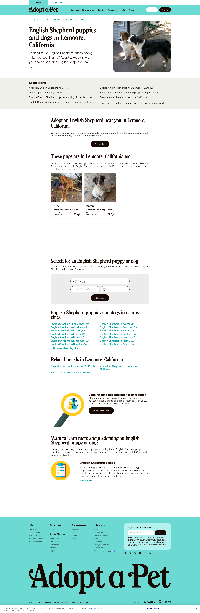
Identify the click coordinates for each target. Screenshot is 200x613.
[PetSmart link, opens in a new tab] (149, 601)
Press (74, 538)
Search (100, 297)
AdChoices (98, 548)
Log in (52, 551)
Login (152, 10)
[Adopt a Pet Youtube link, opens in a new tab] (140, 553)
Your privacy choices (102, 551)
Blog (74, 532)
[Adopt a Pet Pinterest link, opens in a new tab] (135, 553)
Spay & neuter (34, 535)
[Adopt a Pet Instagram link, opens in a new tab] (145, 553)
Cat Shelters (55, 544)
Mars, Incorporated (101, 545)
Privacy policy (99, 532)
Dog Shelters (55, 541)
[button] (75, 214)
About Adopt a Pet (79, 529)
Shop (131, 10)
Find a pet (33, 529)
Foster (123, 10)
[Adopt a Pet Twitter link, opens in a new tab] (131, 553)
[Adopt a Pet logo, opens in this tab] (100, 580)
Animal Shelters (56, 538)
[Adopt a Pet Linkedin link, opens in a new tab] (150, 553)
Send (161, 533)
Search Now (100, 144)
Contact (75, 535)
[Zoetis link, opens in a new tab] (168, 602)
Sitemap (97, 529)
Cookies (97, 538)
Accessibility (99, 542)
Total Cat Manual (35, 542)
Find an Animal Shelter (101, 411)
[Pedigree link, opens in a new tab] (160, 602)
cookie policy (92, 608)
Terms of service (100, 535)
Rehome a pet (34, 532)
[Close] (196, 608)
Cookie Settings (82, 603)
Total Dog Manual (36, 538)
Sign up (165, 10)
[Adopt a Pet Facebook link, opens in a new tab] (126, 553)
